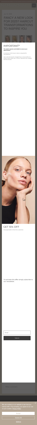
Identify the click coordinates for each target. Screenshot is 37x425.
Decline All (18, 418)
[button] (33, 158)
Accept (18, 413)
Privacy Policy (16, 409)
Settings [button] (18, 422)
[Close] (34, 404)
